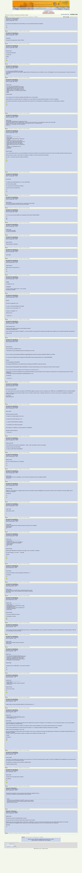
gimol (11, 625)
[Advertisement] (27, 12)
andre (11, 19)
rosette (11, 116)
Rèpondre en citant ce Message (24, 31)
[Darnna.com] (41, 5)
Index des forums (12, 16)
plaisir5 (11, 34)
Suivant (75, 16)
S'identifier (36, 16)
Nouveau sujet (24, 16)
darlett (11, 789)
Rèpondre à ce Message (13, 31)
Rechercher (31, 16)
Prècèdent (71, 16)
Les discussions (18, 16)
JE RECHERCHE (65, 14)
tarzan (11, 296)
